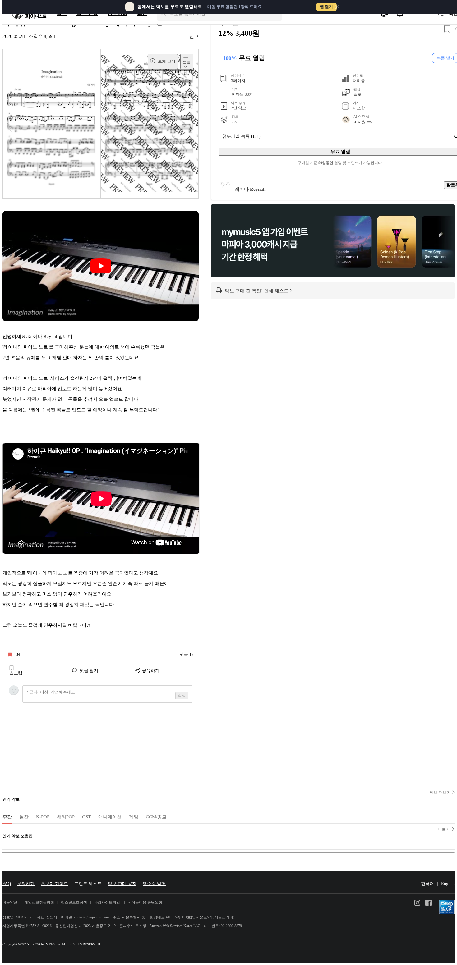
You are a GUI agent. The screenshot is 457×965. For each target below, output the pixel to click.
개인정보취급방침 (39, 902)
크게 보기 (166, 61)
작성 (182, 695)
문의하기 (26, 883)
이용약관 (9, 902)
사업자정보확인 (107, 902)
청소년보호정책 (74, 902)
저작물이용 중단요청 (145, 902)
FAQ (6, 883)
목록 (187, 62)
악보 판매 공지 (122, 883)
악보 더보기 (440, 792)
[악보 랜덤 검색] (159, 25)
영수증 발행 (154, 883)
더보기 (444, 829)
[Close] (337, 6)
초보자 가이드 (54, 883)
